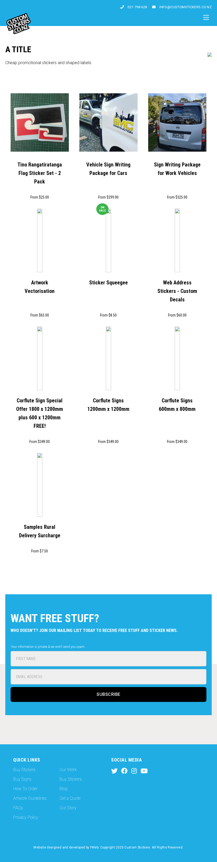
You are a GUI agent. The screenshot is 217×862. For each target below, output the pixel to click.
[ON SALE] (108, 241)
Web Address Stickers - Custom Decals (177, 291)
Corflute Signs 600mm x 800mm (177, 404)
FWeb (94, 847)
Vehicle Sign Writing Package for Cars (108, 168)
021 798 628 (137, 7)
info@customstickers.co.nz (185, 7)
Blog (63, 788)
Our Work (68, 769)
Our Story (68, 807)
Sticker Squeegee (108, 282)
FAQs (18, 807)
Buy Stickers (24, 769)
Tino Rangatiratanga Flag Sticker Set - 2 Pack (39, 173)
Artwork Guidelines (30, 798)
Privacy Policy (25, 817)
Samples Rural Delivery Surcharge (39, 531)
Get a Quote (70, 798)
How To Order (25, 788)
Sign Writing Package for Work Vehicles (177, 168)
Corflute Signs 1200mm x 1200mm (108, 404)
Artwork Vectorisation (40, 286)
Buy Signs (22, 779)
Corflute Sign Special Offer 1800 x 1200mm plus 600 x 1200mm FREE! (39, 413)
